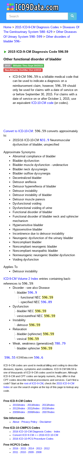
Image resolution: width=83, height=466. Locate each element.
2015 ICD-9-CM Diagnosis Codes (37, 27)
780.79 (59, 343)
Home (7, 27)
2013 (45, 405)
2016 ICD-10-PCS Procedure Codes (33, 438)
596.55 (9, 357)
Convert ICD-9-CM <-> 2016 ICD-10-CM (35, 435)
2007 (45, 412)
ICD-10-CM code (42, 103)
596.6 (38, 357)
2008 (30, 412)
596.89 (46, 302)
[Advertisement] (37, 116)
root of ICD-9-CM (33, 383)
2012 (15, 408)
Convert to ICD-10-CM (18, 131)
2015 (15, 405)
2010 (44, 408)
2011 (30, 408)
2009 (15, 412)
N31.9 (44, 140)
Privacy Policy (29, 421)
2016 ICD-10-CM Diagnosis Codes (32, 431)
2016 (15, 448)
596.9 (32, 292)
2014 (30, 405)
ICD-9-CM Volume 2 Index (20, 278)
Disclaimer (45, 421)
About (16, 421)
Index (22, 405)
